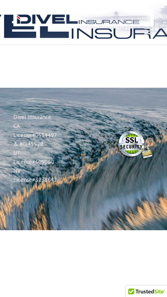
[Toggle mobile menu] (149, 31)
